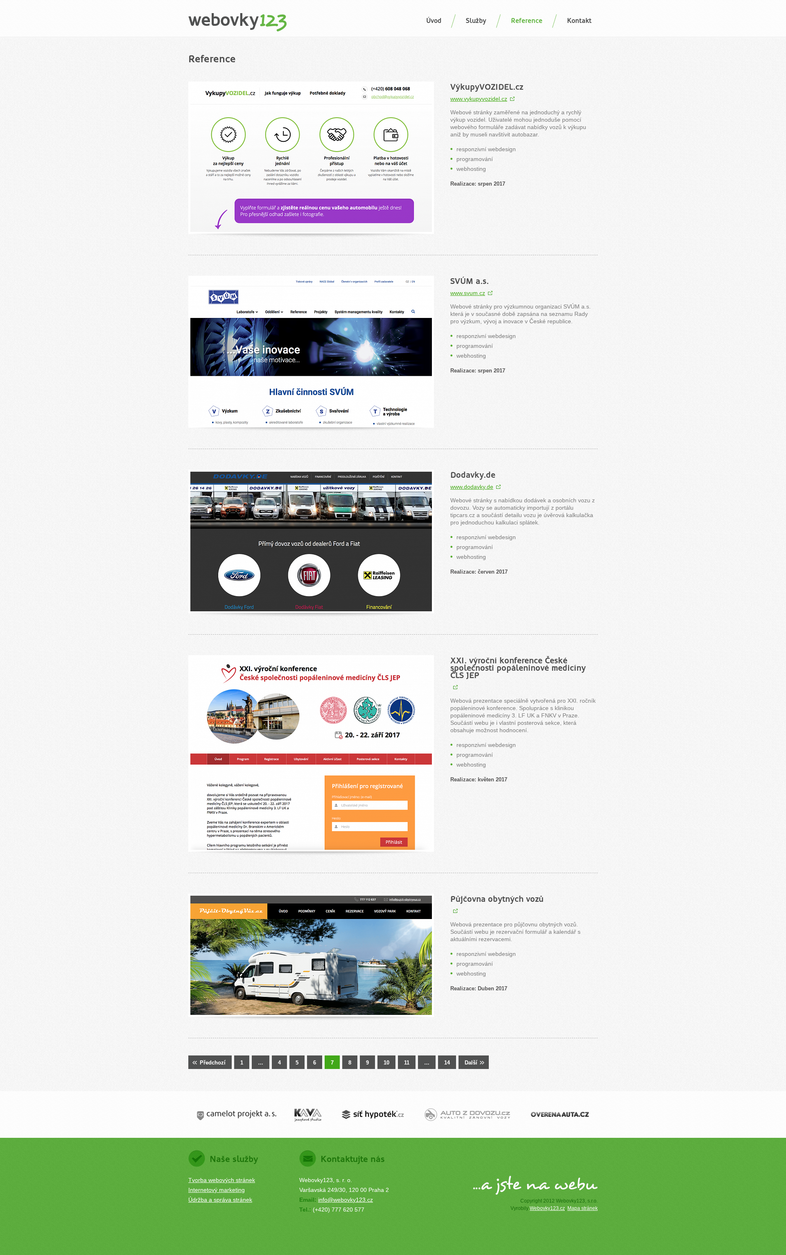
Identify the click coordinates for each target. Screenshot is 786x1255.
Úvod (433, 21)
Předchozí (213, 1063)
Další (471, 1063)
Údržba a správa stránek (220, 1199)
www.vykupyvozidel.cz (478, 98)
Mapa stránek (582, 1208)
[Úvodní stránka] (237, 22)
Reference (526, 21)
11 (406, 1063)
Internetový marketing (216, 1190)
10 (386, 1063)
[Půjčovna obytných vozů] (454, 911)
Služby (476, 21)
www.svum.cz (467, 293)
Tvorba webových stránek (221, 1180)
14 (447, 1063)
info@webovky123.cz (345, 1199)
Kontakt (579, 21)
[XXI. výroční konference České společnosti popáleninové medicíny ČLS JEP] (454, 687)
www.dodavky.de (471, 486)
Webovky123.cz (547, 1208)
